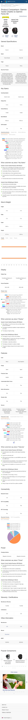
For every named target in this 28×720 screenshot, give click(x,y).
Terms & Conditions (6, 712)
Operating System (5, 132)
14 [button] (13, 668)
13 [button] (25, 666)
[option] (14, 659)
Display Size (14, 132)
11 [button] (21, 666)
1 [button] (2, 666)
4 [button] (8, 666)
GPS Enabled (12, 134)
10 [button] (20, 666)
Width (7, 238)
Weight (15, 238)
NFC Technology (5, 519)
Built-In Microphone (5, 419)
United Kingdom (7, 717)
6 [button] (12, 666)
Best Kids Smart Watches (9, 690)
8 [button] (16, 666)
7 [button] (14, 666)
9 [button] (18, 666)
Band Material (4, 134)
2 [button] (4, 666)
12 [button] (23, 666)
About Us (4, 704)
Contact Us (4, 707)
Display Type (4, 291)
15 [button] (15, 668)
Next (26, 659)
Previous (2, 659)
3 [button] (6, 666)
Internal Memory (22, 132)
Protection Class (5, 416)
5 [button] (10, 666)
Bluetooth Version (5, 517)
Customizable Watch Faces (16, 416)
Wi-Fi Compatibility (15, 517)
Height (2, 238)
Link (7, 626)
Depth (11, 238)
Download (7, 634)
